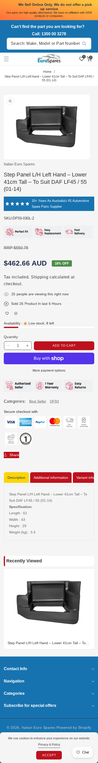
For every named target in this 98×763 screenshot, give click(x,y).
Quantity (11, 337)
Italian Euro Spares (38, 727)
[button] (9, 58)
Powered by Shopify (74, 727)
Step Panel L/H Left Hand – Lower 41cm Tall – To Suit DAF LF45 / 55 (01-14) (47, 643)
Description (16, 478)
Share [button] (14, 455)
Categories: (14, 401)
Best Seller (37, 401)
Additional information (51, 478)
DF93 (54, 401)
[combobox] (49, 43)
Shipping (39, 277)
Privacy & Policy (49, 744)
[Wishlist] (7, 313)
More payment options (49, 370)
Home (47, 72)
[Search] (84, 43)
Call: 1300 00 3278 (49, 34)
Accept (49, 755)
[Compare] (16, 313)
